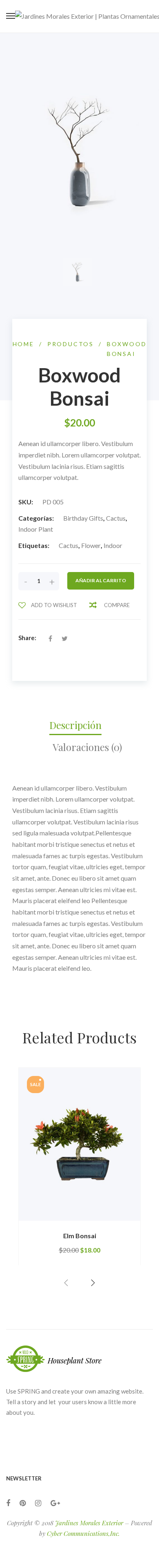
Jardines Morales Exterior (89, 1523)
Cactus (116, 518)
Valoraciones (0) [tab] (87, 746)
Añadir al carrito (100, 580)
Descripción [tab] (75, 724)
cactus (68, 545)
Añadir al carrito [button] (55, 1220)
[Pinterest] (23, 1503)
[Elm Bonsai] (79, 1144)
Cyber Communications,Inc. (83, 1533)
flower (91, 545)
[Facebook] (8, 1503)
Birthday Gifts (83, 518)
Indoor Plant (35, 529)
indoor (113, 545)
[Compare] (125, 1221)
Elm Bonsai (79, 1235)
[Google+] (55, 1503)
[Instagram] (38, 1503)
